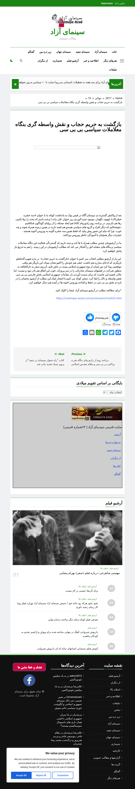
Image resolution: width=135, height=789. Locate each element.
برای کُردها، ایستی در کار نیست (82, 590)
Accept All (21, 775)
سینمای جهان (63, 51)
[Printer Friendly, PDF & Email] (111, 324)
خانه (114, 51)
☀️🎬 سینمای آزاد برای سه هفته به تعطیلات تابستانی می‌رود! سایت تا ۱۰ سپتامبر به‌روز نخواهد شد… (68, 82)
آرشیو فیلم (73, 60)
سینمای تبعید (83, 51)
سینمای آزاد (100, 51)
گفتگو (31, 51)
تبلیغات (113, 69)
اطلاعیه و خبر (90, 60)
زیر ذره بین (45, 51)
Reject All (41, 775)
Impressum (107, 3)
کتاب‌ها (117, 466)
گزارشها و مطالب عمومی (106, 757)
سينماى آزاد (67, 31)
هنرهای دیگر (110, 60)
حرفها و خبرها (113, 442)
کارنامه (116, 750)
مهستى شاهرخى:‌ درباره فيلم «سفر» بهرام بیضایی (89, 573)
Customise (62, 775)
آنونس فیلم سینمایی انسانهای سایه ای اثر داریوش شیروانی (67, 648)
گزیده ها (115, 764)
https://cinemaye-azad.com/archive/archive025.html (89, 298)
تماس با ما (120, 3)
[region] (43, 765)
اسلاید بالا (104, 568)
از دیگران (43, 60)
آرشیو (117, 434)
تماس (117, 709)
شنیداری (57, 60)
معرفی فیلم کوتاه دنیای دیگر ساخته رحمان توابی (73, 619)
